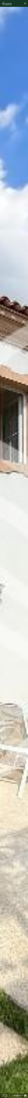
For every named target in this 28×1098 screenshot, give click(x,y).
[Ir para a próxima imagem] (6, 1095)
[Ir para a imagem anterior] (3, 1095)
